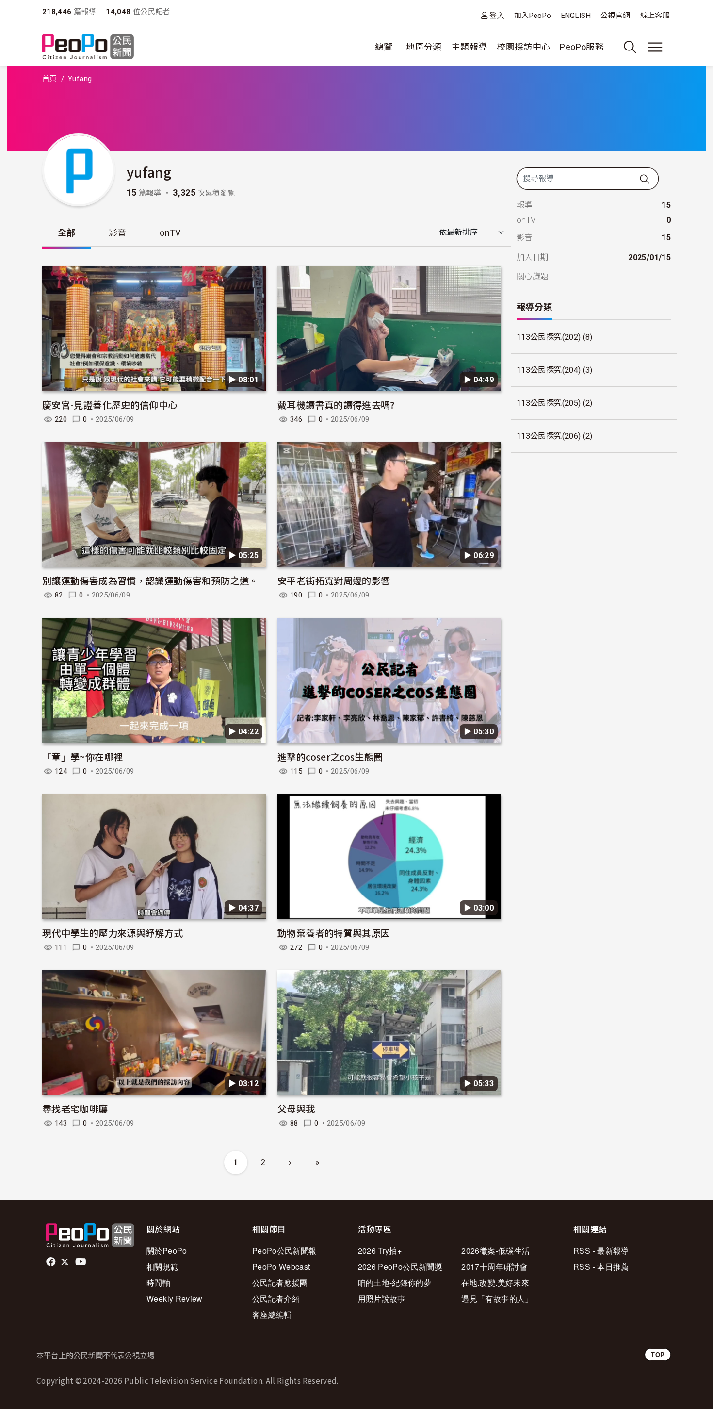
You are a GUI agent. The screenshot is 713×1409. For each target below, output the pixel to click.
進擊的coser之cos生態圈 (330, 756)
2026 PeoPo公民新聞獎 (400, 1266)
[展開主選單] (655, 47)
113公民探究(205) (549, 403)
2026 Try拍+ (380, 1250)
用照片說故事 (381, 1298)
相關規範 (162, 1266)
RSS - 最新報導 (601, 1250)
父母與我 (296, 1108)
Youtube (81, 1262)
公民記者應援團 (280, 1282)
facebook (51, 1262)
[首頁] (88, 47)
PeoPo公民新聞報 (284, 1250)
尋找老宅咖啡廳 (75, 1108)
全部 (67, 233)
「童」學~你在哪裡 (82, 756)
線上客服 (655, 15)
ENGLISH (576, 15)
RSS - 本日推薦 (601, 1266)
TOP (657, 1354)
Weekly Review (174, 1298)
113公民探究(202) (549, 337)
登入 (496, 15)
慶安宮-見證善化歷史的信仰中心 (109, 404)
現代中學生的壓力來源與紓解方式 (112, 932)
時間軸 (158, 1282)
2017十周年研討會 (494, 1266)
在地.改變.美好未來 (495, 1282)
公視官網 (615, 15)
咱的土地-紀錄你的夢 (395, 1282)
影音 (118, 233)
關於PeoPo (166, 1250)
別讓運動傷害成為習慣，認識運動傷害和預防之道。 (150, 580)
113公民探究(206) (549, 436)
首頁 (49, 78)
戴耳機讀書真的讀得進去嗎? (336, 404)
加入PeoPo (532, 15)
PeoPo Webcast (281, 1266)
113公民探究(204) (549, 370)
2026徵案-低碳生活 (495, 1250)
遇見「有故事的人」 (497, 1298)
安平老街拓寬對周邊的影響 (333, 580)
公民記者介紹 (276, 1298)
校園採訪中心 (523, 47)
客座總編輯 (272, 1314)
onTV (170, 233)
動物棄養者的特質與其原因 (333, 932)
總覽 (384, 47)
